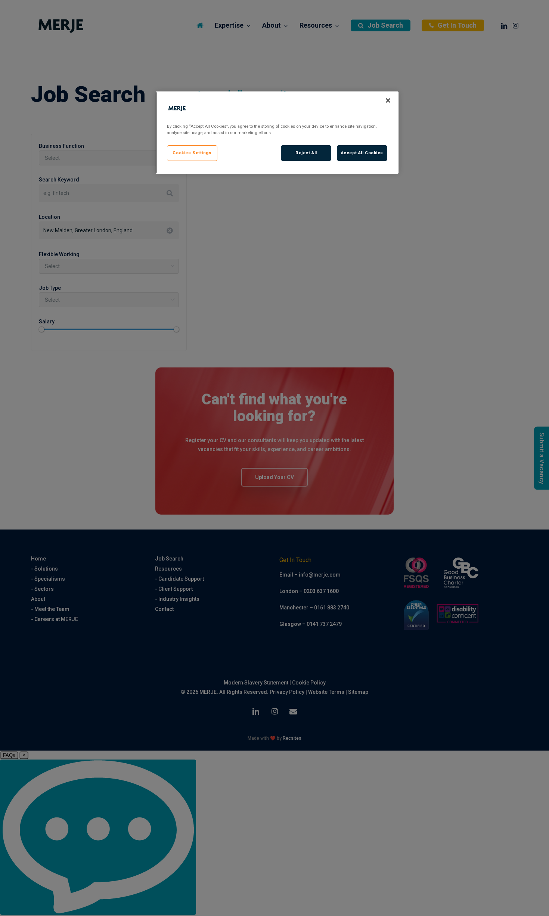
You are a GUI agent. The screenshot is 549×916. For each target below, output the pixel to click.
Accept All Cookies (362, 152)
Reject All (306, 152)
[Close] (388, 100)
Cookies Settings (192, 152)
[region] (277, 132)
